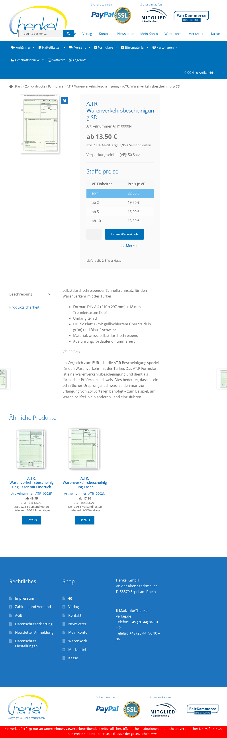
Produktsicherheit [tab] (24, 307)
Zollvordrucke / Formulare (44, 86)
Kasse (215, 33)
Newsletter (125, 33)
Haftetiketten (51, 47)
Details (31, 520)
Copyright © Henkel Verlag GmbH (27, 717)
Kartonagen (165, 47)
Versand (79, 47)
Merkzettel (196, 33)
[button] (64, 100)
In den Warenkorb (124, 234)
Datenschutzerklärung (34, 624)
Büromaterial (134, 47)
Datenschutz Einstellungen (26, 643)
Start (18, 86)
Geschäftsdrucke (27, 60)
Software (58, 60)
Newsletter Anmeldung (34, 632)
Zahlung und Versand (33, 606)
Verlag (87, 33)
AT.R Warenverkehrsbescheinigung (93, 86)
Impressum (24, 598)
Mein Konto (149, 33)
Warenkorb (173, 33)
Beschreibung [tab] (20, 294)
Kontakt (105, 33)
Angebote (79, 60)
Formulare (105, 47)
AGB (18, 615)
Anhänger (23, 47)
